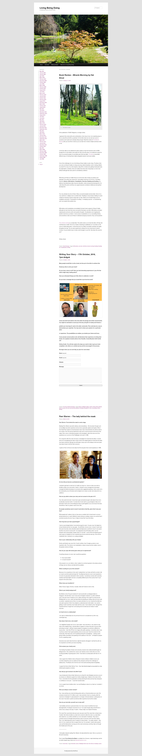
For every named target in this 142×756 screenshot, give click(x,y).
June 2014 (42, 110)
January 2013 (43, 126)
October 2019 (43, 88)
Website (61, 362)
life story (68, 408)
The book (91, 154)
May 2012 (42, 130)
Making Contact (54, 64)
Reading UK (86, 408)
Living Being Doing (50, 7)
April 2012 (42, 132)
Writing (68, 247)
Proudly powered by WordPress (71, 750)
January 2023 (43, 73)
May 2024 (42, 71)
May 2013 (42, 119)
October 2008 (43, 154)
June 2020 (42, 83)
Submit (80, 385)
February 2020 (43, 87)
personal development (75, 408)
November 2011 (43, 137)
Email (62, 357)
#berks (80, 406)
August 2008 (42, 157)
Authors (91, 406)
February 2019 (43, 94)
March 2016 (42, 104)
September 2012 (43, 129)
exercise (80, 246)
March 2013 (42, 123)
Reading (96, 246)
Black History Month (97, 406)
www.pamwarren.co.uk (80, 740)
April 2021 (42, 76)
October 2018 (43, 98)
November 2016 (43, 102)
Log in (41, 164)
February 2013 (43, 124)
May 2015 (42, 109)
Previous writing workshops (69, 406)
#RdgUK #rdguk (85, 406)
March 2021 (42, 77)
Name (62, 353)
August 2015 (42, 107)
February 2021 (43, 79)
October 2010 (43, 146)
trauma (99, 743)
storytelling (94, 408)
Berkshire (73, 743)
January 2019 (43, 96)
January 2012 (43, 135)
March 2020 (42, 85)
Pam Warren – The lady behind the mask (77, 416)
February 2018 (43, 99)
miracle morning (90, 246)
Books (60, 408)
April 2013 (42, 121)
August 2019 (42, 90)
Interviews (65, 743)
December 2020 (43, 80)
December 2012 (43, 127)
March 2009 (42, 149)
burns (77, 743)
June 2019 (42, 91)
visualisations (64, 247)
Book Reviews (66, 246)
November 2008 (43, 152)
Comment (47, 64)
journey (64, 408)
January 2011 (43, 143)
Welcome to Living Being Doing (67, 64)
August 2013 (42, 115)
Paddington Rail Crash (83, 743)
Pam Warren (91, 743)
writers (98, 408)
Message (61, 366)
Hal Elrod (85, 246)
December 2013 (43, 112)
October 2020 (43, 82)
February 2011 (43, 141)
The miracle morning (64, 223)
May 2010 (42, 148)
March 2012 (42, 134)
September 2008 (43, 155)
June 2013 (42, 118)
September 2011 (43, 138)
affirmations (75, 246)
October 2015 (43, 105)
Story (90, 408)
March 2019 (42, 93)
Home (41, 64)
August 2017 (42, 101)
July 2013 (42, 116)
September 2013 (43, 113)
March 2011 (42, 140)
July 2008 (42, 159)
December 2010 (43, 145)
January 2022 (43, 74)
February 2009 (43, 151)
